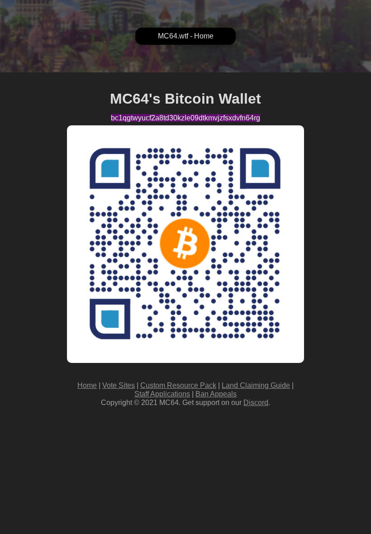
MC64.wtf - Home (186, 36)
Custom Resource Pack (178, 385)
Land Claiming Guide (256, 385)
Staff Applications (162, 394)
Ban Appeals (216, 394)
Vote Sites (118, 385)
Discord (255, 402)
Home (87, 385)
